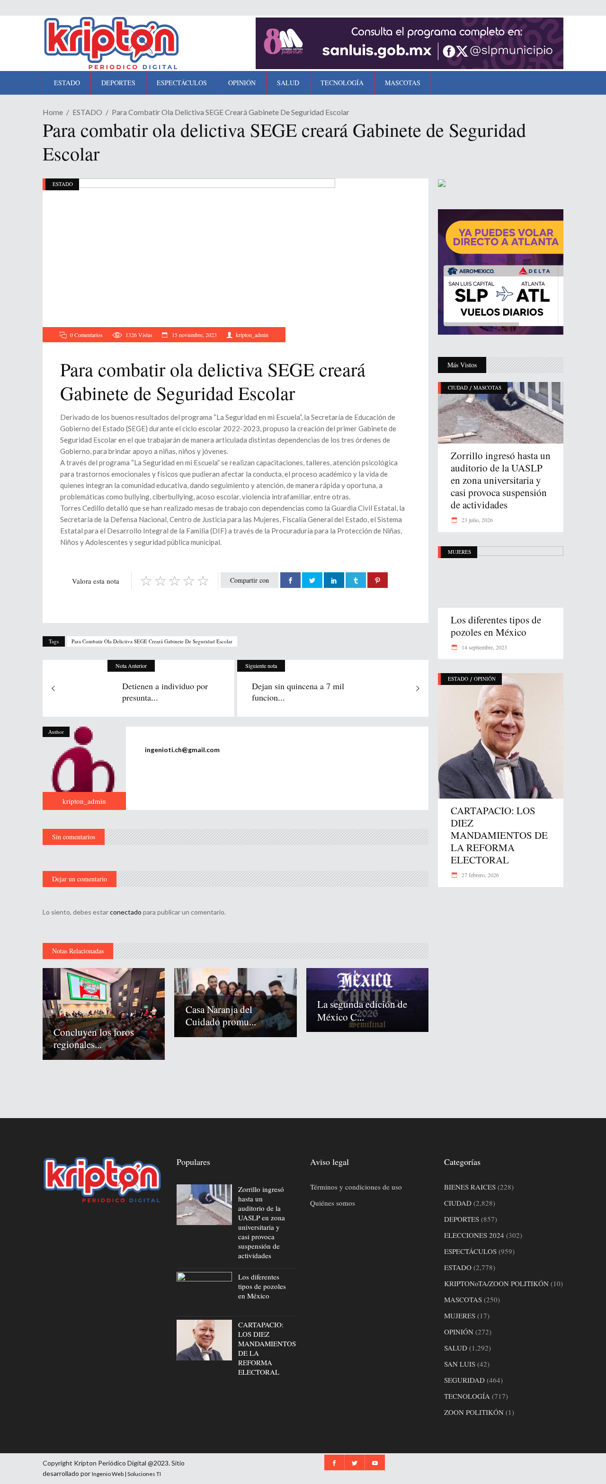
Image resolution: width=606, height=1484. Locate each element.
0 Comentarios (86, 334)
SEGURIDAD (464, 1380)
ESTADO (87, 111)
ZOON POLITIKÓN (474, 1412)
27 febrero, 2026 (479, 875)
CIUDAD (458, 387)
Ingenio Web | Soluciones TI (126, 1473)
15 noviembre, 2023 (193, 334)
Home (53, 111)
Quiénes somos (332, 1203)
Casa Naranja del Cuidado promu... (221, 1015)
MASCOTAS (487, 387)
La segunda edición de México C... (362, 1010)
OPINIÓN (485, 678)
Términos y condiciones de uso (356, 1186)
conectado (126, 912)
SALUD (455, 1347)
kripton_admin (252, 334)
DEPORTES (461, 1219)
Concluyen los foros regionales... (93, 1038)
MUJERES (459, 551)
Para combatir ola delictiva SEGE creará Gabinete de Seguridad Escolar (151, 641)
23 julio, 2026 (476, 520)
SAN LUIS (459, 1363)
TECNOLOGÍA (467, 1396)
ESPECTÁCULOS (470, 1251)
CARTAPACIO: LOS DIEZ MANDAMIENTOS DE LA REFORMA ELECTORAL (499, 835)
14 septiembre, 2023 (483, 647)
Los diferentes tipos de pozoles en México (496, 626)
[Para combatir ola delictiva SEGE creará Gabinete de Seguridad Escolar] (84, 768)
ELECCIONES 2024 (474, 1235)
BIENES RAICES (470, 1186)
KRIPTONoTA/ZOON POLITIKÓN (496, 1283)
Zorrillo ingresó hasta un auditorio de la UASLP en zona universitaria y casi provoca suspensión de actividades (501, 480)
